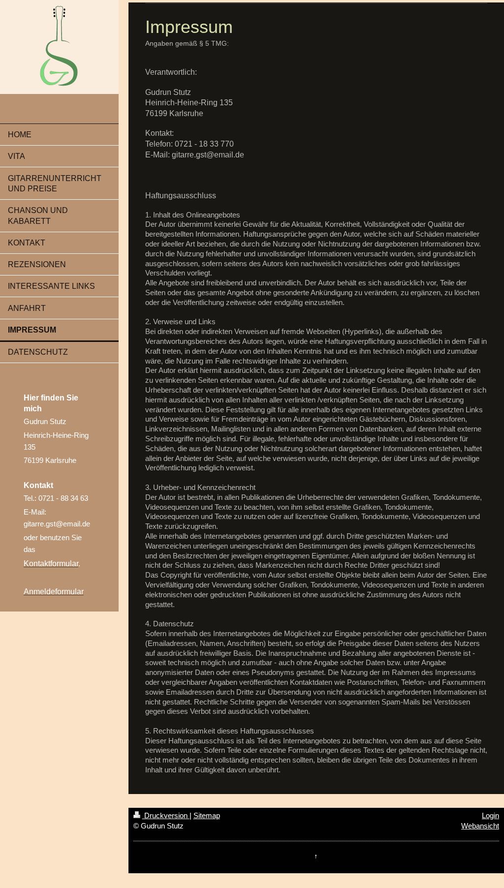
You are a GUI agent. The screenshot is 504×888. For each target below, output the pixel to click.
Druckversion (165, 815)
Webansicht (480, 826)
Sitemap (206, 815)
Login (490, 815)
